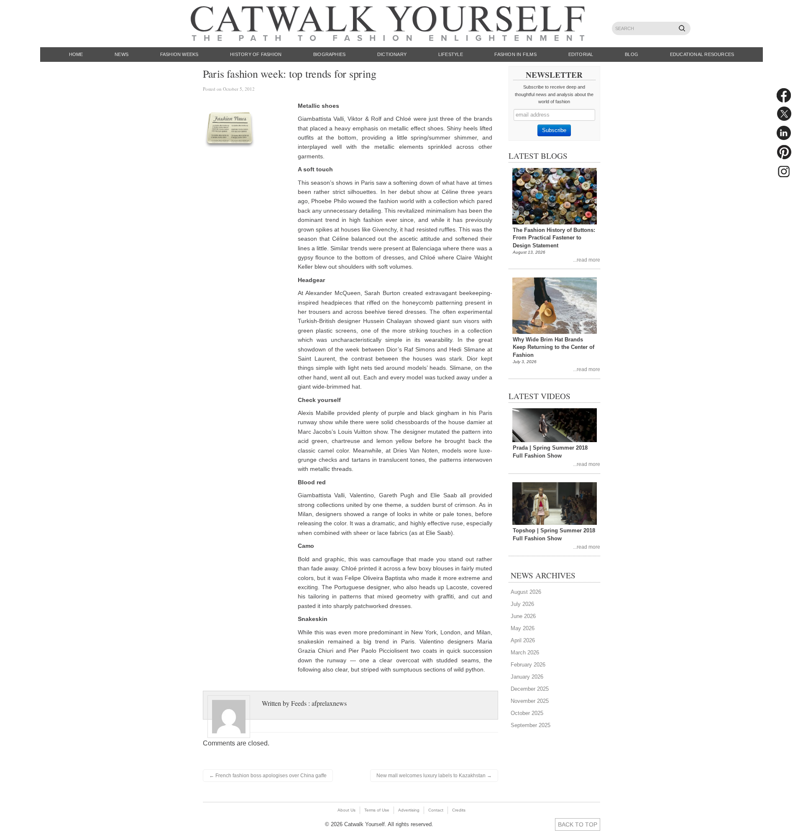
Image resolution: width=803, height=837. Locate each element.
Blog (631, 54)
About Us (346, 810)
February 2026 (528, 664)
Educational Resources (702, 54)
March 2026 (525, 652)
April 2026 (523, 640)
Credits (458, 810)
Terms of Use (376, 810)
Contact (435, 810)
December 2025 (530, 689)
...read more (586, 259)
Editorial (580, 54)
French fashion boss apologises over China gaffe (268, 775)
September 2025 (530, 725)
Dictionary (392, 54)
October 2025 (527, 713)
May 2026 (522, 628)
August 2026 (526, 592)
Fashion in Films (515, 54)
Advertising (408, 810)
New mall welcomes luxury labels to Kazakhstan (434, 775)
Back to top (577, 824)
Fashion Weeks (179, 54)
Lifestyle (450, 54)
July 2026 (522, 604)
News (121, 54)
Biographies (329, 54)
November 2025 (530, 701)
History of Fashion (255, 54)
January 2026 (527, 677)
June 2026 (523, 616)
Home (76, 54)
